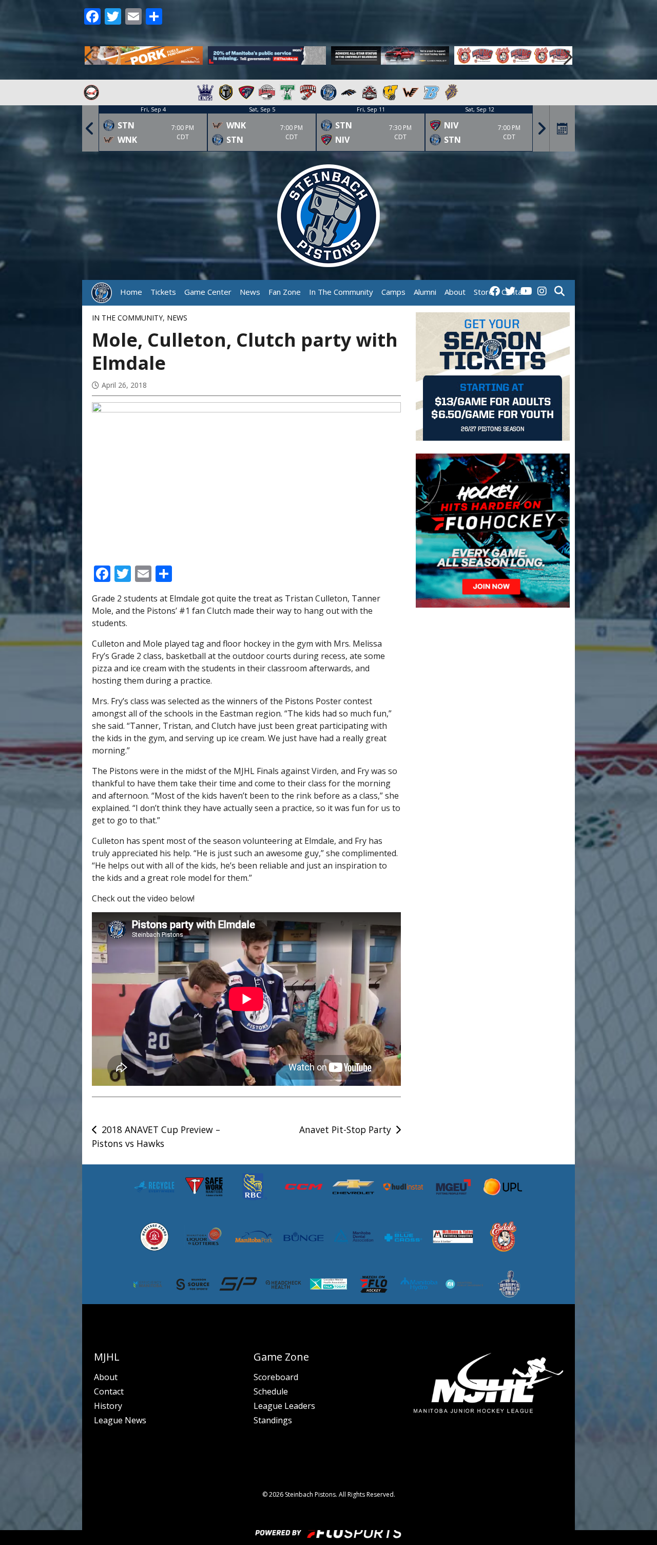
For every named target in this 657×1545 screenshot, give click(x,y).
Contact (109, 1391)
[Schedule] (562, 128)
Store (483, 292)
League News (120, 1420)
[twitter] (510, 292)
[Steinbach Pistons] (101, 293)
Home (131, 292)
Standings (273, 1420)
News (250, 292)
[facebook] (495, 292)
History (108, 1405)
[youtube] (526, 292)
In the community (127, 318)
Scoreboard (276, 1377)
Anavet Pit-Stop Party (345, 1129)
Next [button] (567, 57)
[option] (144, 57)
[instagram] (542, 292)
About (106, 1377)
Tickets (163, 292)
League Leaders (284, 1405)
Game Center (207, 292)
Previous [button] (90, 57)
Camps (393, 292)
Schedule (271, 1391)
